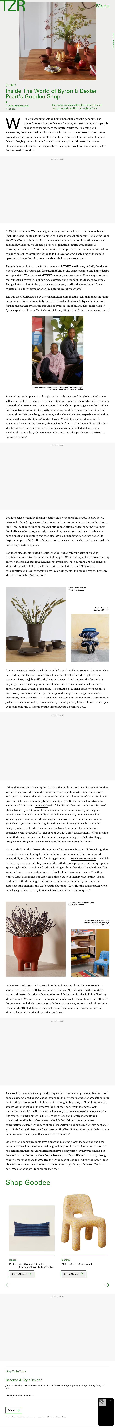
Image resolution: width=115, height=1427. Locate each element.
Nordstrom (75, 990)
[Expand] (101, 1400)
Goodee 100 (92, 985)
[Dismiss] (110, 1400)
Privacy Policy (61, 1417)
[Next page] (107, 1285)
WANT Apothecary (74, 266)
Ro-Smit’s (82, 796)
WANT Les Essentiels (18, 240)
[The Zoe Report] (12, 5)
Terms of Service (47, 1417)
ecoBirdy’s (41, 805)
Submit (11, 1410)
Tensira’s (48, 801)
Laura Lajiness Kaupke (18, 106)
